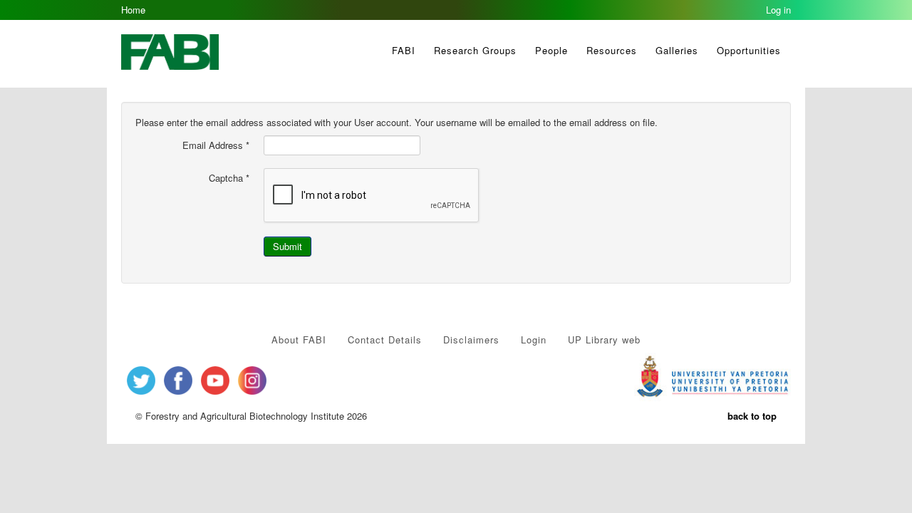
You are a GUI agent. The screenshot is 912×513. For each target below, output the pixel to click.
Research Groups (475, 50)
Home (133, 9)
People (551, 50)
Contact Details (385, 339)
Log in (778, 9)
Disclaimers (471, 339)
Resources (611, 50)
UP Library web (604, 339)
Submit (287, 246)
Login (533, 339)
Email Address (215, 145)
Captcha (229, 178)
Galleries (677, 50)
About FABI (298, 339)
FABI (403, 50)
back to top (752, 416)
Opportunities (749, 50)
